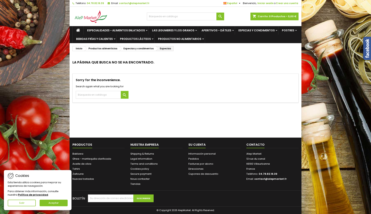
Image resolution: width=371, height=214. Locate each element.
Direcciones (195, 169)
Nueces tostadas (83, 179)
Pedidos (193, 159)
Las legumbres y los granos (173, 30)
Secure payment (140, 174)
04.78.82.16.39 (95, 3)
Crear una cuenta (287, 3)
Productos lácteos (135, 39)
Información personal (202, 154)
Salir (22, 203)
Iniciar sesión (265, 3)
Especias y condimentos (256, 30)
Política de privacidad (33, 195)
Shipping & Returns (142, 154)
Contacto (255, 144)
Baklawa (77, 154)
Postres (288, 30)
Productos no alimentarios (179, 39)
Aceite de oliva (81, 164)
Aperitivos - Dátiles (216, 30)
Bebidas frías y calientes (94, 39)
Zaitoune (78, 174)
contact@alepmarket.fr (134, 3)
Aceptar (54, 203)
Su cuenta (197, 144)
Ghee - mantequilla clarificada (91, 159)
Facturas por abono (200, 164)
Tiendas (135, 184)
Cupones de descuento (203, 174)
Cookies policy (139, 169)
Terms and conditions (144, 164)
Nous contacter (140, 179)
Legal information (141, 159)
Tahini (76, 169)
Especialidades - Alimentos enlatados (116, 30)
